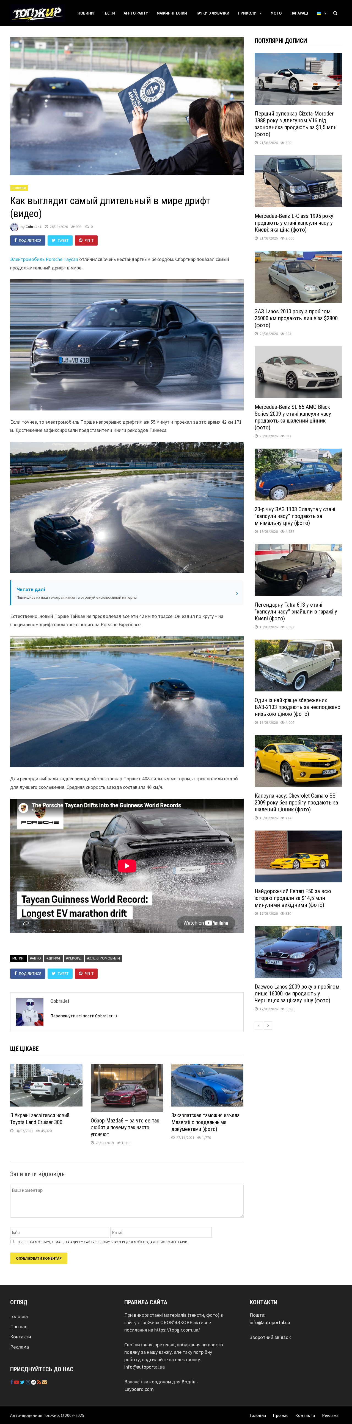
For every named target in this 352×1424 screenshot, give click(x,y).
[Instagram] (28, 1382)
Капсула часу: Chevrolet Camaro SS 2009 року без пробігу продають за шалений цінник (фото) (296, 802)
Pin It (89, 240)
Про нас (18, 1326)
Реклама (19, 1347)
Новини (86, 13)
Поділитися (30, 240)
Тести (109, 13)
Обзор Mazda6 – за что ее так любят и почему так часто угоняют (125, 1127)
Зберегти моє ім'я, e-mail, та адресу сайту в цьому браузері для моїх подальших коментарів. (103, 1242)
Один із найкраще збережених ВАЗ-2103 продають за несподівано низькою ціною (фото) (297, 707)
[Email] (44, 1382)
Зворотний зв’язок (270, 1337)
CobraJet (33, 226)
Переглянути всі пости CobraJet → (84, 1015)
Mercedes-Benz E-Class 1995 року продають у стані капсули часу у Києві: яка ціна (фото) (294, 223)
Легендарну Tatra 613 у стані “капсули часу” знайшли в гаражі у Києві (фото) (296, 611)
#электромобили (103, 958)
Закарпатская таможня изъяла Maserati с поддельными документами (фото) (205, 1122)
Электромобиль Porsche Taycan (44, 259)
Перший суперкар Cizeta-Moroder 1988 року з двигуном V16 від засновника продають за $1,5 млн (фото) (296, 123)
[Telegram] (34, 1382)
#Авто (35, 958)
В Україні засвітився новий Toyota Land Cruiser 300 (39, 1118)
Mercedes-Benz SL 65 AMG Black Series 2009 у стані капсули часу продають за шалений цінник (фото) (293, 417)
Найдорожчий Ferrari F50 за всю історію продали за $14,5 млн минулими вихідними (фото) (293, 898)
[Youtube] (17, 1382)
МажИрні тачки (172, 13)
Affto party (136, 13)
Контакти (20, 1336)
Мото (276, 13)
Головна (19, 1316)
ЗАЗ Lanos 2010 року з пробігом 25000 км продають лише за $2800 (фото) (296, 318)
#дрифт (53, 958)
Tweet (63, 240)
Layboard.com (139, 1389)
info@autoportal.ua (144, 1367)
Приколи (247, 13)
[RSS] (39, 1382)
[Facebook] (12, 1382)
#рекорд (74, 958)
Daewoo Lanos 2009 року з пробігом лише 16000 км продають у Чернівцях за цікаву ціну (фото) (297, 993)
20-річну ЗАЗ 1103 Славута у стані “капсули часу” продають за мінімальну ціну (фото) (295, 516)
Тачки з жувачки (212, 13)
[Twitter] (23, 1382)
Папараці (299, 13)
